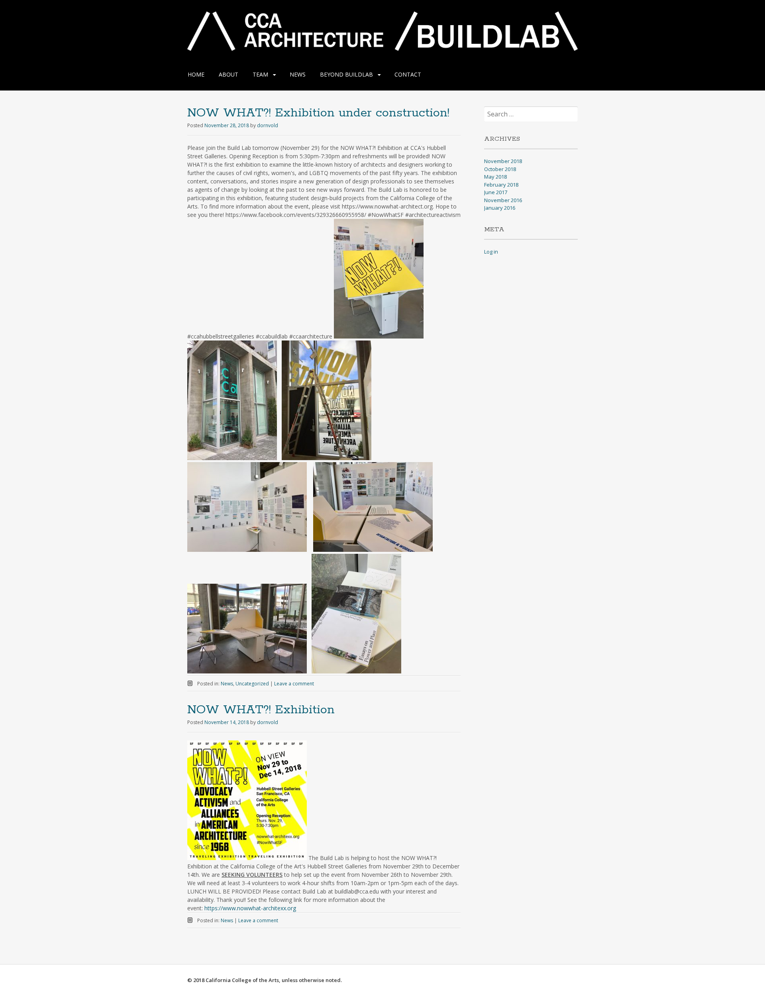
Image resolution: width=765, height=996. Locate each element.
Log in (491, 251)
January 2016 (499, 207)
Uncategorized (252, 683)
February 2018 (501, 184)
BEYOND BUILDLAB (346, 74)
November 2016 (503, 200)
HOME (196, 74)
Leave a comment (294, 683)
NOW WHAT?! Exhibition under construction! (318, 113)
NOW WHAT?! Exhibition (261, 710)
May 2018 (495, 176)
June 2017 (495, 192)
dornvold (267, 125)
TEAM (260, 74)
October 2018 (500, 169)
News (227, 683)
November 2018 (503, 161)
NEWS (298, 74)
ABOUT (228, 74)
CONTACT (407, 74)
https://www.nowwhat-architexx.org (250, 908)
